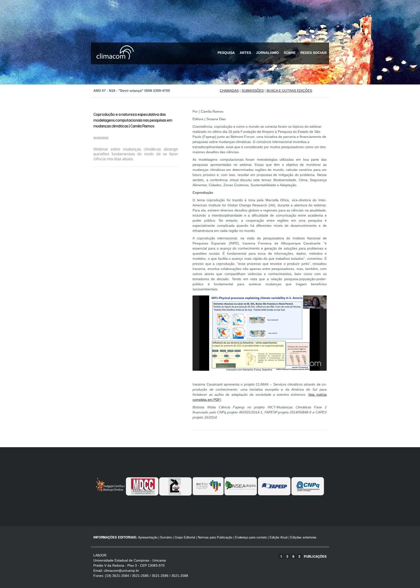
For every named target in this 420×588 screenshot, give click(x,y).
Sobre (290, 53)
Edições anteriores (303, 537)
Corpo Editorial (185, 537)
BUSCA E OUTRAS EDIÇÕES (289, 90)
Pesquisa (226, 53)
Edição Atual (279, 537)
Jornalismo (267, 53)
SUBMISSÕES (253, 90)
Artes (245, 53)
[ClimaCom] (114, 62)
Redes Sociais (313, 53)
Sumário (166, 537)
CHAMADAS (229, 90)
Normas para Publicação (215, 537)
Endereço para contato (250, 537)
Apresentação (148, 537)
